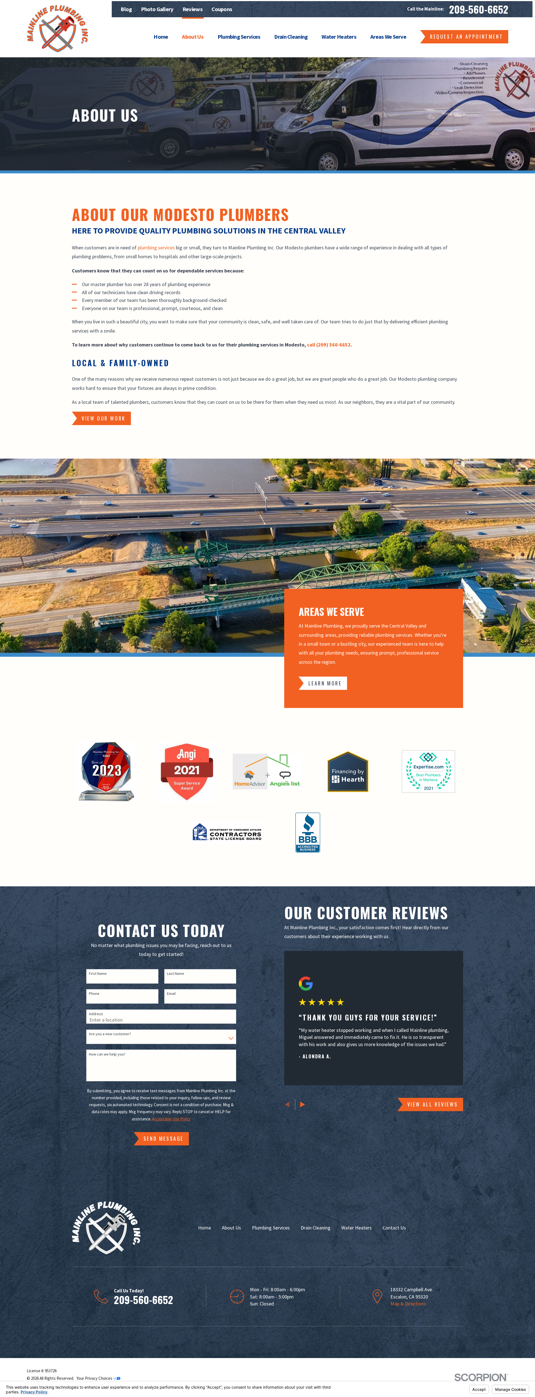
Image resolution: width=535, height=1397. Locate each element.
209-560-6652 (478, 9)
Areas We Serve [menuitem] (388, 36)
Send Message (164, 1138)
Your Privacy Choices (95, 1378)
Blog (126, 9)
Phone (94, 993)
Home (204, 1227)
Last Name (175, 973)
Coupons (221, 9)
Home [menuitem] (161, 36)
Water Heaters (356, 1227)
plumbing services (156, 247)
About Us (231, 1227)
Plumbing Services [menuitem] (239, 36)
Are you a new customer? (110, 1034)
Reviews (193, 9)
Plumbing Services (271, 1227)
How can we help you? (107, 1054)
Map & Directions (408, 1303)
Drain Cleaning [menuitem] (291, 36)
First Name (98, 973)
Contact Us (394, 1227)
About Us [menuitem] (192, 36)
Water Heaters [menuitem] (339, 36)
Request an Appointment (466, 36)
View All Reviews (432, 1104)
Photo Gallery (157, 9)
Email (171, 993)
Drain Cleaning (315, 1227)
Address (96, 1014)
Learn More (325, 683)
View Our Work (104, 418)
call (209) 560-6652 (329, 344)
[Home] (57, 28)
